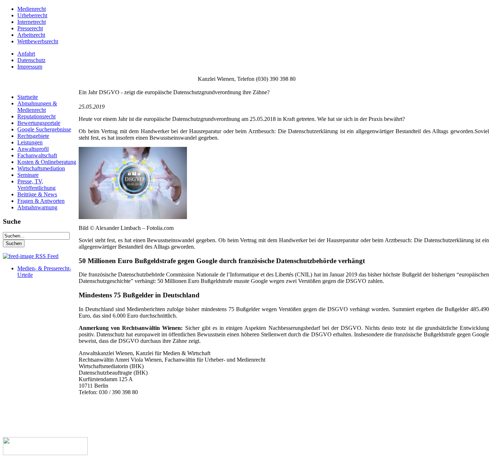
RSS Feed (46, 256)
